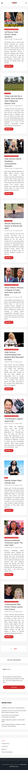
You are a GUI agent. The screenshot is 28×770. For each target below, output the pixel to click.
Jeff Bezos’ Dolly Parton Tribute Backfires (11, 34)
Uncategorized (8, 220)
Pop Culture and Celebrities (11, 29)
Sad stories (7, 93)
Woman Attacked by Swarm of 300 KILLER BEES (13, 226)
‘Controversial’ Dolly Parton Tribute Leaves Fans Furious (14, 606)
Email (7, 669)
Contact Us (5, 746)
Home (3, 740)
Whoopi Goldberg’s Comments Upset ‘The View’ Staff (14, 542)
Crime (6, 477)
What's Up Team (9, 39)
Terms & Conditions (7, 752)
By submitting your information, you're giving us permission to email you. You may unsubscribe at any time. (13, 679)
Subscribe (14, 687)
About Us (4, 749)
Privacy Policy (5, 743)
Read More (8, 66)
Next (15, 648)
